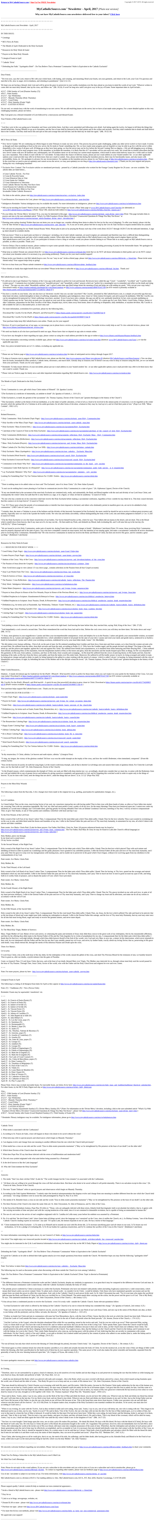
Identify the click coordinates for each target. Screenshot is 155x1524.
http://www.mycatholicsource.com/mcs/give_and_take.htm (43, 225)
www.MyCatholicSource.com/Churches (106, 208)
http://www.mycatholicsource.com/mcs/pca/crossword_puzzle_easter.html (52, 738)
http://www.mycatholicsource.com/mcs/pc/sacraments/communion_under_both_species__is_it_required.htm (83, 468)
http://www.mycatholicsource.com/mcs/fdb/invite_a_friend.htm (112, 258)
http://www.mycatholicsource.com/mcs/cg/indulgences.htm (118, 204)
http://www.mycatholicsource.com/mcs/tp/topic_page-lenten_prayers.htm (53, 555)
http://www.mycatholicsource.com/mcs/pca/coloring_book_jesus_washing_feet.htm (70, 609)
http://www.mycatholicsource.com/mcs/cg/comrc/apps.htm (78, 340)
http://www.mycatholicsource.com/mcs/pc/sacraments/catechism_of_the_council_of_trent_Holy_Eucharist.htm (89, 431)
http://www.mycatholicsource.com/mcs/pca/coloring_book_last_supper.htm (53, 613)
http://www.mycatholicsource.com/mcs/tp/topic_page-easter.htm (43, 697)
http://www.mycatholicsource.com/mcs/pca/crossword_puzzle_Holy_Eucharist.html (63, 460)
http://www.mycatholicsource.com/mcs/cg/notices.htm (46, 354)
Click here (115, 14)
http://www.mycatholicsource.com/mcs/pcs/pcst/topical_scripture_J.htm (62, 564)
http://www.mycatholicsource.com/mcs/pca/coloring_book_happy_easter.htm (55, 726)
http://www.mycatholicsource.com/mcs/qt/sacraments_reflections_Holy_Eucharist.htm (64, 439)
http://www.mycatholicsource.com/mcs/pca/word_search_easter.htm (52, 742)
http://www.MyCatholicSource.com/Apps (43, 1507)
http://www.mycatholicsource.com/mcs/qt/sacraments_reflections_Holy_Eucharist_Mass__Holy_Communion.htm (71, 435)
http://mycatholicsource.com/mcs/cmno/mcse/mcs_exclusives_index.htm (57, 195)
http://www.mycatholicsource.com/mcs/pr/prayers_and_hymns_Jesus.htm (108, 592)
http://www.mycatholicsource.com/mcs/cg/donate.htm (65, 252)
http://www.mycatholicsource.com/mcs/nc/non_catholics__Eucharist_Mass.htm (62, 451)
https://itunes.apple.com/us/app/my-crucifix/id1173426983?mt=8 (80, 313)
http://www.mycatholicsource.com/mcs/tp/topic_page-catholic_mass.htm (62, 423)
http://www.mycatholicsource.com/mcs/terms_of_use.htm (84, 1474)
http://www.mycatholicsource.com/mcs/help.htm (79, 476)
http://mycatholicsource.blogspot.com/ (103, 161)
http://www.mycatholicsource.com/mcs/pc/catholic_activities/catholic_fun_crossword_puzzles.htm (86, 1239)
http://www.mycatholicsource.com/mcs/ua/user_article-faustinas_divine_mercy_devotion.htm (37, 218)
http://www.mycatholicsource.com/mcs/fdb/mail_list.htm (97, 269)
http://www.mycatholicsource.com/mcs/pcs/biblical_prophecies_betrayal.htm (85, 596)
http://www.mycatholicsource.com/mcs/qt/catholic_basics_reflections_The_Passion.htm (61, 580)
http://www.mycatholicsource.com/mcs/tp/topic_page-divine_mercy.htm (96, 214)
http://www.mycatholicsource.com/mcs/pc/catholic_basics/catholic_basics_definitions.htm (111, 605)
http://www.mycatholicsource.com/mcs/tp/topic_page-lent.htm (65, 199)
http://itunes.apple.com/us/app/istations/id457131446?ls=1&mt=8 (27, 290)
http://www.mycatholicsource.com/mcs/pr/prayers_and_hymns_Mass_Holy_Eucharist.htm (62, 443)
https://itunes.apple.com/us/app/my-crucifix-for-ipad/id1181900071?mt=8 (62, 317)
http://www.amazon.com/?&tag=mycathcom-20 (84, 358)
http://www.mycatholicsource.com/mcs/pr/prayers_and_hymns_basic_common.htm (32, 830)
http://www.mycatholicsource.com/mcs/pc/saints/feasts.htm (83, 984)
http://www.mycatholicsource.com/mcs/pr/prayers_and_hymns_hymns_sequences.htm (56, 588)
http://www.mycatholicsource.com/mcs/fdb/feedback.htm (121, 1470)
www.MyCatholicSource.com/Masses (17, 210)
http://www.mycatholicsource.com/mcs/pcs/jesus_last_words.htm (55, 572)
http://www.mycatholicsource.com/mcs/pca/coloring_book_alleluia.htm (48, 730)
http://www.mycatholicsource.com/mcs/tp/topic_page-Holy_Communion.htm (70, 418)
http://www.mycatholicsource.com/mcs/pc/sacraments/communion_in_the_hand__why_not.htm (68, 464)
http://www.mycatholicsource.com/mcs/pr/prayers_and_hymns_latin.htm (28, 832)
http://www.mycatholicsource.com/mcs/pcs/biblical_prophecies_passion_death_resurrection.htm (94, 601)
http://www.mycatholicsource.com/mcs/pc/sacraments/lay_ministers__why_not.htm (65, 472)
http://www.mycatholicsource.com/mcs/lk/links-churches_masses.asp (93, 210)
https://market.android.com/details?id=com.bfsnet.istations (41, 287)
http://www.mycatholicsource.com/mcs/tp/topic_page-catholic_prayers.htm (60, 971)
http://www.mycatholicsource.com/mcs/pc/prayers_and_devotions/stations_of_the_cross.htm (69, 559)
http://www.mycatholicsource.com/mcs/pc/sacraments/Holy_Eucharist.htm (61, 427)
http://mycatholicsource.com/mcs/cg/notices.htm (129, 159)
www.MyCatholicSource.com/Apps (122, 340)
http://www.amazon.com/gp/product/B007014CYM (86, 287)
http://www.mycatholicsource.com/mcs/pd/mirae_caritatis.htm (70, 447)
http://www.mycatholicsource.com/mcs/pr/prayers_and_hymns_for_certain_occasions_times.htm (54, 701)
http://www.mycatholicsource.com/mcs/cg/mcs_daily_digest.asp (67, 1087)
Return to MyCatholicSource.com (15, 2)
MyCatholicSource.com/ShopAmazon (124, 358)
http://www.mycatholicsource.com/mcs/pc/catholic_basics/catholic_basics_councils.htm (46, 717)
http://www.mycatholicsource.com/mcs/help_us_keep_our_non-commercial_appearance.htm (74, 1511)
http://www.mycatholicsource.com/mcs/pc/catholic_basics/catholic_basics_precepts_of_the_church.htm (52, 705)
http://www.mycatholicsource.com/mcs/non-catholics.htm (56, 1360)
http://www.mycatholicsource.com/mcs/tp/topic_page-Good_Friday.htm (51, 551)
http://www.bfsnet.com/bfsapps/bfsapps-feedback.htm (120, 336)
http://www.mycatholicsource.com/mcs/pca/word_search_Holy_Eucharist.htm (57, 455)
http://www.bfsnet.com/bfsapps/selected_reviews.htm (23, 327)
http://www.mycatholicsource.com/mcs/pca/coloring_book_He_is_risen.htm (53, 734)
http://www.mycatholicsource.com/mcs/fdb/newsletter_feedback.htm (70, 264)
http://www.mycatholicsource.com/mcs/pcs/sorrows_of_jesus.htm (49, 576)
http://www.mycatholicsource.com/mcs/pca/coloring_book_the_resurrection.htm (59, 721)
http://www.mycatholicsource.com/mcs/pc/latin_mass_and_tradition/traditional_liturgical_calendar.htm (112, 1085)
